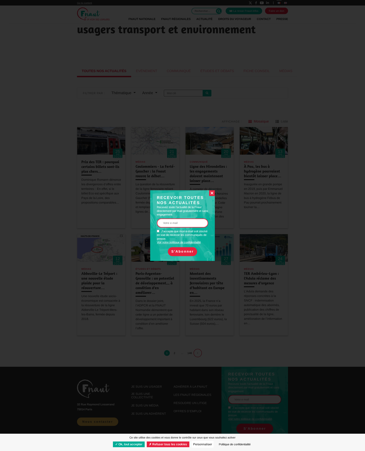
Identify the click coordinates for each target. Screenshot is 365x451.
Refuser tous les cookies (169, 444)
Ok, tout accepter (130, 444)
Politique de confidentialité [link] (235, 444)
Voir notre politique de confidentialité (179, 242)
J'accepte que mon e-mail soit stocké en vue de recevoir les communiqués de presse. (182, 237)
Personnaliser (202, 444)
